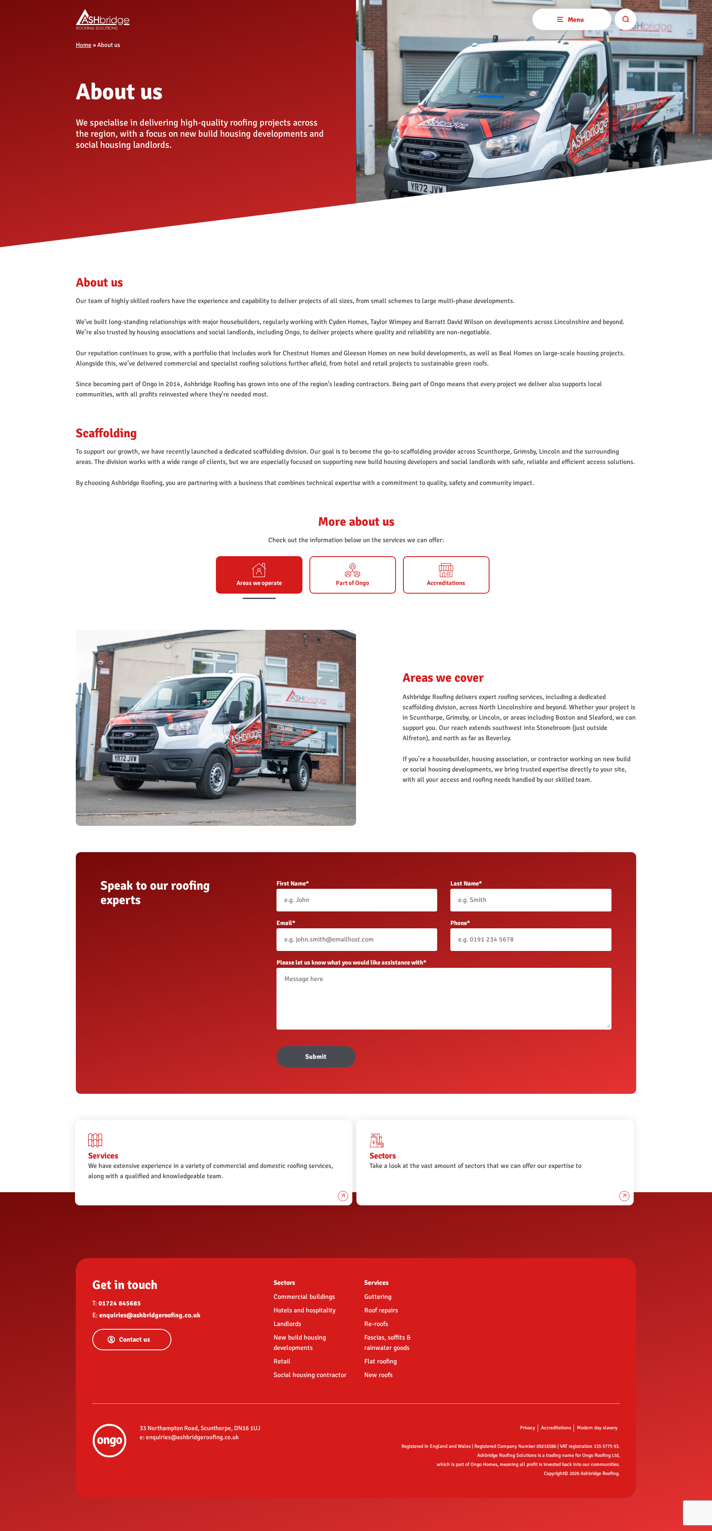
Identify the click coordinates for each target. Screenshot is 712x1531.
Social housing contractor (310, 1375)
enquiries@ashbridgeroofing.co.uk (149, 1315)
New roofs (378, 1375)
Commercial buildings (304, 1297)
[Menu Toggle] (559, 18)
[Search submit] (625, 19)
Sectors (284, 1283)
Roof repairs (381, 1310)
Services (376, 1283)
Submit (315, 1057)
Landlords (287, 1324)
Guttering (377, 1297)
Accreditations (446, 583)
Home (83, 45)
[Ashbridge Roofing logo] (102, 19)
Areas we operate (259, 583)
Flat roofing (380, 1361)
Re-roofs (376, 1324)
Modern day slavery (597, 1428)
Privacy (527, 1428)
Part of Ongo (352, 583)
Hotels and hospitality (304, 1310)
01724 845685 (119, 1303)
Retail (282, 1361)
